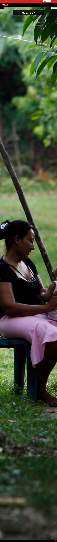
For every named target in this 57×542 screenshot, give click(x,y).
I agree (45, 1)
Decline (49, 1)
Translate (55, 8)
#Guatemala (29, 540)
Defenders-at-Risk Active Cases (50, 540)
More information (26, 1)
